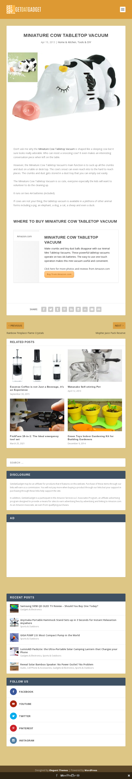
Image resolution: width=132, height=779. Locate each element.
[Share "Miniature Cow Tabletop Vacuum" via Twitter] (50, 309)
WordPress (91, 770)
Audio (23, 667)
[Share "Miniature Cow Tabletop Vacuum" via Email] (92, 309)
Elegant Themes (58, 770)
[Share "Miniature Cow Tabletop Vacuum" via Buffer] (78, 309)
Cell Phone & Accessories (39, 667)
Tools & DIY (84, 42)
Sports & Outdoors (29, 626)
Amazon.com (24, 236)
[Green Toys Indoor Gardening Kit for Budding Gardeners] (95, 415)
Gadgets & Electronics (31, 609)
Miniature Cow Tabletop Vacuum (56, 149)
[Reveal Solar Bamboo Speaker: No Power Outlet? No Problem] (14, 666)
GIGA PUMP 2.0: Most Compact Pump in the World (50, 635)
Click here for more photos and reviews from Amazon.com (77, 268)
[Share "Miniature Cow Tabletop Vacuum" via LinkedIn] (71, 309)
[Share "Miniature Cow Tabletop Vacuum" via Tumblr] (57, 309)
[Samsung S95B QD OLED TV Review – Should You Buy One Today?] (14, 608)
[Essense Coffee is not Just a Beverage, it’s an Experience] (37, 365)
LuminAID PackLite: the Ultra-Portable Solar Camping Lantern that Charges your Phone (68, 651)
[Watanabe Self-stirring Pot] (95, 365)
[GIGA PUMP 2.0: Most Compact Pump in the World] (14, 637)
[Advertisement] (66, 550)
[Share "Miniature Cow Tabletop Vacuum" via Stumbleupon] (85, 309)
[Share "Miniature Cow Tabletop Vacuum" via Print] (98, 309)
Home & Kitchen (67, 42)
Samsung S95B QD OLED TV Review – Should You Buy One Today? (59, 606)
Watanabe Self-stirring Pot (84, 386)
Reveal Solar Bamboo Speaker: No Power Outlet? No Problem (56, 664)
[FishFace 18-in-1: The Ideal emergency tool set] (37, 415)
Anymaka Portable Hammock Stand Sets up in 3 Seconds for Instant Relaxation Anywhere (68, 621)
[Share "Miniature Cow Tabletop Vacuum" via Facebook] (43, 309)
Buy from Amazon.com (59, 274)
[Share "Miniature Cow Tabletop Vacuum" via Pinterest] (64, 309)
